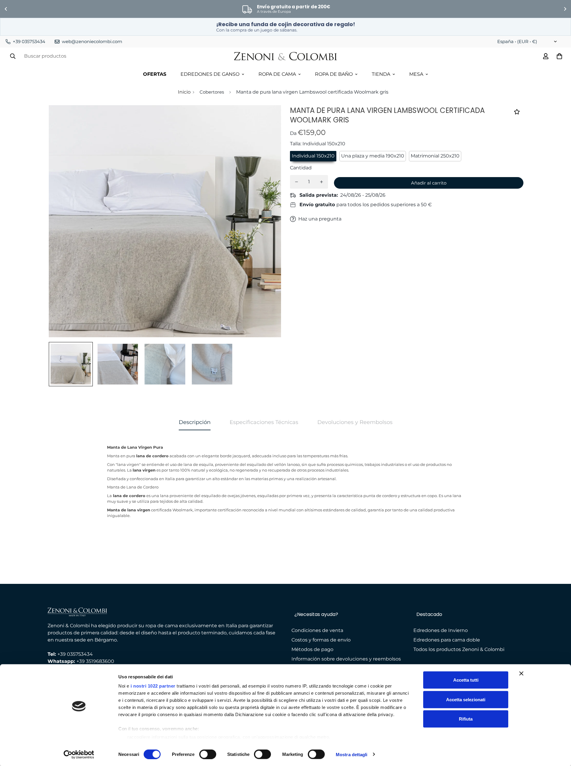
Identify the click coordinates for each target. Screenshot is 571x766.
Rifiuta (466, 718)
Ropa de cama (277, 74)
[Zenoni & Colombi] (285, 56)
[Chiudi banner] (521, 674)
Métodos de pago (312, 649)
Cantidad (301, 168)
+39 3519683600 (95, 661)
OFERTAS (154, 74)
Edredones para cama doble (446, 640)
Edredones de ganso (210, 74)
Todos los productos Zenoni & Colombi (458, 649)
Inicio (184, 92)
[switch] (207, 754)
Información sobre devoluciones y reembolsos (346, 659)
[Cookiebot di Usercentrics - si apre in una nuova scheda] (79, 754)
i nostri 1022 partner (153, 685)
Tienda (381, 74)
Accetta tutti (466, 680)
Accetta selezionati (465, 699)
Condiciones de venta (317, 630)
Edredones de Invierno (440, 630)
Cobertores (212, 92)
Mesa (416, 74)
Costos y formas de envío (321, 640)
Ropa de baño (334, 74)
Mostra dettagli (352, 754)
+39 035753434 (75, 654)
